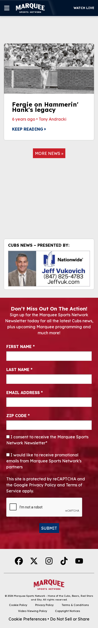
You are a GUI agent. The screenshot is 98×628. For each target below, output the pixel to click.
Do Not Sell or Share (69, 618)
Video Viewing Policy (32, 611)
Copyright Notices (67, 611)
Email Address (24, 392)
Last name (19, 369)
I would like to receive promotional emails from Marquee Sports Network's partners (43, 460)
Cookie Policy (18, 605)
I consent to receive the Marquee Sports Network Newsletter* (47, 439)
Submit (49, 528)
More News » (49, 153)
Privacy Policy (44, 605)
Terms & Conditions (75, 605)
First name (20, 346)
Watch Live (84, 8)
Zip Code (18, 415)
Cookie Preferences (27, 618)
